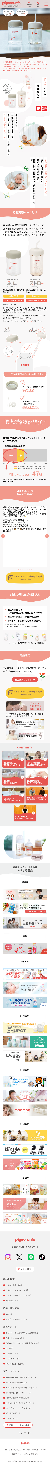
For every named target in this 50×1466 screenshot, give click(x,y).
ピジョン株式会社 (30, 1454)
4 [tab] (25, 569)
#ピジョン (7, 520)
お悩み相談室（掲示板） (15, 1363)
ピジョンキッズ (12, 1418)
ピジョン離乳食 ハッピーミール (18, 1392)
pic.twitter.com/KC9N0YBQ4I (20, 526)
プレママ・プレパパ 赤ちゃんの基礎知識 (22, 1333)
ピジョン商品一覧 (13, 1285)
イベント (9, 1314)
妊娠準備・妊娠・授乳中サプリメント (21, 1377)
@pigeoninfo (23, 507)
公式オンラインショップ (13, 300)
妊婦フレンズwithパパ (15, 1338)
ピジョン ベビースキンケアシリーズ (20, 1403)
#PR (4, 526)
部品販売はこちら (23, 679)
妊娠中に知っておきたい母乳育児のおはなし (23, 1343)
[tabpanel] (25, 537)
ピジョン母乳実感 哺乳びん (16, 1382)
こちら (29, 321)
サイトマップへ (25, 1433)
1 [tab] (19, 569)
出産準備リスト (12, 1300)
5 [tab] (27, 569)
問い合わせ (16, 1454)
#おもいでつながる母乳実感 (15, 524)
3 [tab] (23, 569)
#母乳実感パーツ (20, 520)
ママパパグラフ (12, 1353)
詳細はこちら (13, 296)
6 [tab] (29, 569)
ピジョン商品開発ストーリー (17, 1295)
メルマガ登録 (26, 1269)
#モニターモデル (18, 522)
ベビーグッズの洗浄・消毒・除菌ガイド (22, 1387)
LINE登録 (38, 5)
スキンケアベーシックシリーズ (18, 1408)
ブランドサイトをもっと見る (19, 1425)
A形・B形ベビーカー (14, 1413)
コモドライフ (11, 1358)
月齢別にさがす (29, 5)
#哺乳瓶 (6, 522)
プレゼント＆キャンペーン (16, 1319)
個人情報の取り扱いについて (35, 1449)
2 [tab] (21, 569)
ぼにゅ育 (9, 1348)
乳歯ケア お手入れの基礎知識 (17, 1397)
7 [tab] (31, 569)
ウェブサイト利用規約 (12, 1449)
